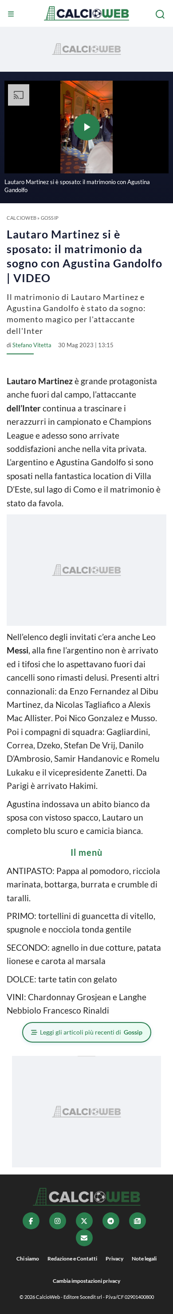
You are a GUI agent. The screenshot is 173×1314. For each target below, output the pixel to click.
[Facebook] (31, 1220)
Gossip (50, 218)
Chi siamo (27, 1258)
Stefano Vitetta (31, 345)
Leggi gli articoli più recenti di (91, 1032)
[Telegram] (110, 1220)
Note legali (144, 1258)
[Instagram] (57, 1220)
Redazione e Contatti (72, 1258)
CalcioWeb (21, 218)
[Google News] (137, 1220)
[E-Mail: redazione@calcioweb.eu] (84, 1237)
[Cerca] (161, 14)
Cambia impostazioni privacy (86, 1280)
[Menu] (12, 14)
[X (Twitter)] (84, 1220)
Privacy (114, 1258)
